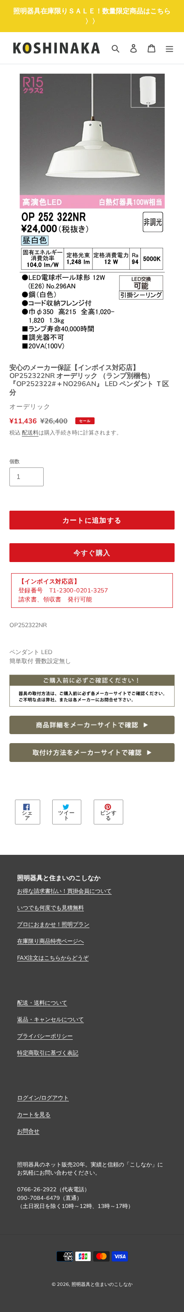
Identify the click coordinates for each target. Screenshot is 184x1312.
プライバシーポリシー (45, 1035)
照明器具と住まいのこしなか (102, 1284)
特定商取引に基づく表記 (47, 1052)
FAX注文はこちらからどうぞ (53, 957)
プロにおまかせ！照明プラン (53, 924)
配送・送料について (42, 1002)
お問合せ (28, 1131)
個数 (14, 461)
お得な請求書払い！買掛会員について (64, 890)
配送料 (30, 432)
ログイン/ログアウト (43, 1097)
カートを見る (33, 1114)
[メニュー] (169, 48)
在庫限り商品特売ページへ (50, 940)
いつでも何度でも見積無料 (50, 907)
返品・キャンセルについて (50, 1019)
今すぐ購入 (92, 552)
